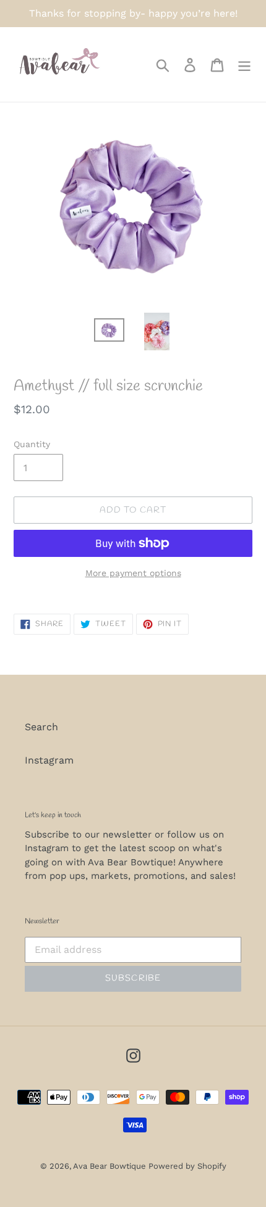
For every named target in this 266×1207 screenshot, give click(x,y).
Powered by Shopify (187, 1166)
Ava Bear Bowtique (110, 1166)
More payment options (133, 573)
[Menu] (244, 64)
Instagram (49, 760)
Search (41, 727)
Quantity (32, 444)
